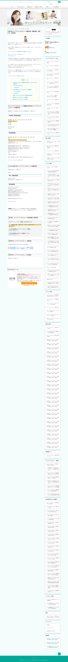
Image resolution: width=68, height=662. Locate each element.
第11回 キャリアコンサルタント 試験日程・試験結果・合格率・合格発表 (53, 352)
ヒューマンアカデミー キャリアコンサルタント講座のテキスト (53, 255)
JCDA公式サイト (12, 55)
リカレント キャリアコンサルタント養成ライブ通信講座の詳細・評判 (53, 287)
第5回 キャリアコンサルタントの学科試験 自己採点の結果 (53, 578)
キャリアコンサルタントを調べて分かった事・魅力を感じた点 (53, 511)
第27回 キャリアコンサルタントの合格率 (20, 99)
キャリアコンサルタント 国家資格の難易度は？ (53, 121)
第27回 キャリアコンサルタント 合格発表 (20, 97)
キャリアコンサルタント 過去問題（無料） (53, 100)
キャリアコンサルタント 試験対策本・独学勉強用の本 (53, 332)
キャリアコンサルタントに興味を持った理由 (53, 507)
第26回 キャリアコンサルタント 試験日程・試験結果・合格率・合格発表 (53, 414)
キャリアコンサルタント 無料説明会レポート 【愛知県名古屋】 (53, 83)
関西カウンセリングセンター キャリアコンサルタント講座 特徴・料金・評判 (53, 189)
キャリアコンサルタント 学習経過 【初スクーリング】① (54, 539)
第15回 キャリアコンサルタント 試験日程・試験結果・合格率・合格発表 (53, 369)
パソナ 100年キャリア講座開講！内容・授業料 (53, 222)
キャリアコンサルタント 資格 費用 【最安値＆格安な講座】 (53, 74)
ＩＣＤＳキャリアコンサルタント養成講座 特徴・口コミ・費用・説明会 (53, 198)
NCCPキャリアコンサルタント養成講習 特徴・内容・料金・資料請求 (54, 226)
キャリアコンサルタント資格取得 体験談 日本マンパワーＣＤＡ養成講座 (53, 486)
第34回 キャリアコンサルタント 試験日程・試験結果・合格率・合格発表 (53, 447)
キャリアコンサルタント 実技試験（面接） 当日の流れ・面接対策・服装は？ (53, 586)
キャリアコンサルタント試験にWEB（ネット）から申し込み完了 (53, 566)
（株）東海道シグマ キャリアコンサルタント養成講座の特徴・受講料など (53, 242)
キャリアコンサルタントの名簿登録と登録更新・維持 (53, 104)
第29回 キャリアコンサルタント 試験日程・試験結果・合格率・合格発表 (53, 426)
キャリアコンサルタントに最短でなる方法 (53, 66)
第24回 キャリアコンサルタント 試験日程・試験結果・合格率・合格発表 (53, 406)
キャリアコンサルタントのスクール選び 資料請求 (53, 515)
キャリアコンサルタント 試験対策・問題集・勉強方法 (53, 570)
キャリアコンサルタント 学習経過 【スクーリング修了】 (53, 558)
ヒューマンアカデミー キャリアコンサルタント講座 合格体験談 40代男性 (53, 494)
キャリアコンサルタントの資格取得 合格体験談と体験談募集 (53, 464)
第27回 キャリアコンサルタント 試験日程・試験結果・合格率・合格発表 (53, 418)
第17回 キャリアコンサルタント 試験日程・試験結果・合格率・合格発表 (53, 377)
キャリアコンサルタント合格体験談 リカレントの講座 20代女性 (53, 490)
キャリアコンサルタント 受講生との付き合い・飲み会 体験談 (53, 554)
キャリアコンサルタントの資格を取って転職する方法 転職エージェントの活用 (53, 617)
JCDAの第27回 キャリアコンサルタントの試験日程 (22, 89)
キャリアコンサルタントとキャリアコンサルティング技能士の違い (53, 315)
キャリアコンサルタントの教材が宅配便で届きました (53, 523)
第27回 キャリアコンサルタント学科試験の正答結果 (22, 95)
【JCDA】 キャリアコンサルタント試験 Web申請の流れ (53, 154)
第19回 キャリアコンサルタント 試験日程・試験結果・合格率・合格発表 (53, 385)
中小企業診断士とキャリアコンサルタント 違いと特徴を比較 (53, 604)
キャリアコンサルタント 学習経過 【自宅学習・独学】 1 (53, 527)
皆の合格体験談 (56, 6)
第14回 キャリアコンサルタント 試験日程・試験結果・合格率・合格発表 (53, 365)
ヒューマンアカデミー (53, 52)
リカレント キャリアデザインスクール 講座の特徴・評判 (53, 279)
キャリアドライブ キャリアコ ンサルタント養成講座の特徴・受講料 (53, 230)
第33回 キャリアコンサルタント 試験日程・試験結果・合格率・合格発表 (53, 443)
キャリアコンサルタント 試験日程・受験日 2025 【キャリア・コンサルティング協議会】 (53, 146)
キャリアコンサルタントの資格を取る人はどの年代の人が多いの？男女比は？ (53, 112)
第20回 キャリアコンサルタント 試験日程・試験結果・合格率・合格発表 (53, 389)
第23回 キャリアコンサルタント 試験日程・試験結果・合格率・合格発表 (53, 402)
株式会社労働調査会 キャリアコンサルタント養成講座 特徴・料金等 (53, 238)
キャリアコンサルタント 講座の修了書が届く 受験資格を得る (53, 562)
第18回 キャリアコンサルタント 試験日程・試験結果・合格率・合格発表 (53, 381)
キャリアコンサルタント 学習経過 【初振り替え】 (53, 547)
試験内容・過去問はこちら (13, 230)
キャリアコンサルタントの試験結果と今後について (53, 591)
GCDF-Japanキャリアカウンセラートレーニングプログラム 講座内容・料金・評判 (54, 184)
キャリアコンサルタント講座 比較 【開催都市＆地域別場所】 (53, 171)
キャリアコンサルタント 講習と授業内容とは (53, 92)
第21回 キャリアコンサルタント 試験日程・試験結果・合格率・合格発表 (53, 393)
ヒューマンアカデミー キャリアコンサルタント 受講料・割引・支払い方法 (53, 259)
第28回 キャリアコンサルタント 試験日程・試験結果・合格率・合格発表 (53, 422)
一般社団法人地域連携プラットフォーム (54, 43)
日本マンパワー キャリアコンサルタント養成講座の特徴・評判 (53, 271)
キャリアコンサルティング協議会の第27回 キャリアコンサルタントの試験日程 (25, 83)
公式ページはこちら (29, 283)
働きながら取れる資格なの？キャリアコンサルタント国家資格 (53, 129)
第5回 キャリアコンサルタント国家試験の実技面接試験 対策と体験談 (53, 582)
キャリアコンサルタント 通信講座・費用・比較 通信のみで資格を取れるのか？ (53, 87)
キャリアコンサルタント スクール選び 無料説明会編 (53, 519)
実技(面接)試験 (16, 87)
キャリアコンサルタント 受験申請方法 (53, 150)
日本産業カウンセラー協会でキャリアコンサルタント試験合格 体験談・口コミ (53, 469)
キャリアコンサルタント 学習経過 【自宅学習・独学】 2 (53, 531)
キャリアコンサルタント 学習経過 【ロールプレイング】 (53, 543)
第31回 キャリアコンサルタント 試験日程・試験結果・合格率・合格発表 (53, 434)
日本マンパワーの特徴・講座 (51, 267)
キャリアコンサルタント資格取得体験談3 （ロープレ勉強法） (53, 477)
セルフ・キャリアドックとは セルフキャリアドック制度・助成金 (53, 304)
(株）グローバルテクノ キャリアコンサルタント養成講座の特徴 (53, 234)
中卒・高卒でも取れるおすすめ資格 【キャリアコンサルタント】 (53, 125)
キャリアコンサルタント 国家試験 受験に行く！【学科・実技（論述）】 (53, 574)
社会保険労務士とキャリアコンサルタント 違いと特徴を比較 (53, 608)
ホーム (12, 6)
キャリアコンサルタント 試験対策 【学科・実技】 (53, 328)
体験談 (47, 6)
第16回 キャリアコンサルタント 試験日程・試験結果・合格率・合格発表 (53, 373)
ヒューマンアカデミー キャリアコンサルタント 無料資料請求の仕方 (53, 251)
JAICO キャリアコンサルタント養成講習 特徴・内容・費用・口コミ (53, 202)
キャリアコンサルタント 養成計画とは (53, 307)
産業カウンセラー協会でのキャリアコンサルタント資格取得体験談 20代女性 (53, 481)
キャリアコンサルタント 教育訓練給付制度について (53, 300)
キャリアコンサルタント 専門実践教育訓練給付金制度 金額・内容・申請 (53, 295)
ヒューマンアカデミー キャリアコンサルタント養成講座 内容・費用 (53, 247)
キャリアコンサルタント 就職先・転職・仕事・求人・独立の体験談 (52, 96)
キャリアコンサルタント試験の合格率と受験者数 (53, 336)
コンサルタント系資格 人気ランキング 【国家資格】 (53, 600)
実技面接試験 (16, 93)
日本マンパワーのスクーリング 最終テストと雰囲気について (53, 275)
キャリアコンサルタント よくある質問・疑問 (52, 108)
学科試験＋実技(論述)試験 (18, 85)
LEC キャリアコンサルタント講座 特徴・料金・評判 (53, 180)
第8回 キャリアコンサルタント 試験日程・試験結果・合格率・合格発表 (53, 340)
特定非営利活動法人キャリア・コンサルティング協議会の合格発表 (21, 247)
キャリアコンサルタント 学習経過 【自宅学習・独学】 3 (53, 535)
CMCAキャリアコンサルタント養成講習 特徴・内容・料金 (53, 194)
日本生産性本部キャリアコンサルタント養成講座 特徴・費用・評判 (53, 206)
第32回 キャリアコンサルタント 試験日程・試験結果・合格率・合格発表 (53, 439)
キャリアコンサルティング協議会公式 (15, 54)
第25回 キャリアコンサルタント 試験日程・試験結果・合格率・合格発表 (53, 410)
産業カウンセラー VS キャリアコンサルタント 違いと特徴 (53, 319)
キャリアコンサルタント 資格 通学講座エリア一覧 (53, 456)
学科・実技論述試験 (17, 91)
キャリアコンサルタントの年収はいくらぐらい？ (53, 117)
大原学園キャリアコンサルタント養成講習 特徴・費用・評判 (53, 210)
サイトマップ (34, 657)
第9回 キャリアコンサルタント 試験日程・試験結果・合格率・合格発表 (53, 344)
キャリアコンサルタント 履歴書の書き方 (53, 133)
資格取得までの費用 (38, 6)
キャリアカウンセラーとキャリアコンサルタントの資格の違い (53, 311)
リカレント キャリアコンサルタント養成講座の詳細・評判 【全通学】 (53, 283)
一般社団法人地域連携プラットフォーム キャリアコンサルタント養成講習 (53, 175)
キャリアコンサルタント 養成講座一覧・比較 (16, 75)
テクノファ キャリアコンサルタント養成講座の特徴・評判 (53, 218)
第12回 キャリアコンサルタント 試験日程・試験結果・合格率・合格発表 (53, 356)
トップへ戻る (59, 654)
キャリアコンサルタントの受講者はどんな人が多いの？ (53, 551)
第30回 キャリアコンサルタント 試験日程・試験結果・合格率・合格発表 (53, 430)
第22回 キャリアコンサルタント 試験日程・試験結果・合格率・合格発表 (53, 397)
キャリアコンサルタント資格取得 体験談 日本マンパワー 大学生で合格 (53, 473)
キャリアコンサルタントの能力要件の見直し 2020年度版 (53, 70)
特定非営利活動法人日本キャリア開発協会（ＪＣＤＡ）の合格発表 (21, 248)
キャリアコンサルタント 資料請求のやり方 (53, 79)
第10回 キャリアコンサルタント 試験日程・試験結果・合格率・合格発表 (53, 348)
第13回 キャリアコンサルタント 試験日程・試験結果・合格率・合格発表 (53, 361)
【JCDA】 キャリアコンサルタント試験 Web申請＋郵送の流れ (53, 158)
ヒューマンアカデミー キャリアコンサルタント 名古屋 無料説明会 (53, 264)
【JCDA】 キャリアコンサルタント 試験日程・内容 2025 (53, 142)
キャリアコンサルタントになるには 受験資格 (53, 62)
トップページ (9, 28)
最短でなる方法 (21, 6)
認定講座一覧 (29, 6)
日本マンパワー (51, 47)
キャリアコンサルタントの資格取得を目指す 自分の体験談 (53, 503)
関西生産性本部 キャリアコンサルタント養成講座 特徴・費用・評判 (53, 214)
